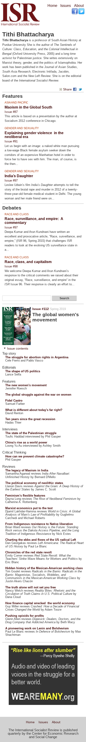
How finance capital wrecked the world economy (40, 603)
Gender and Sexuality (22, 128)
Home (52, 6)
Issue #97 (11, 180)
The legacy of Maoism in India (26, 470)
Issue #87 (11, 112)
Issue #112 (40, 309)
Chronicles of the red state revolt (28, 552)
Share (67, 89)
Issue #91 (11, 141)
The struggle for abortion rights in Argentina (36, 357)
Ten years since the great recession (30, 419)
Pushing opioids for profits (24, 615)
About (79, 6)
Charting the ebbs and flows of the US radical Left (40, 539)
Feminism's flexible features (25, 495)
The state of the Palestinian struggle (30, 433)
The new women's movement (26, 385)
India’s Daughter (19, 176)
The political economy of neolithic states (34, 483)
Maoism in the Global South (28, 107)
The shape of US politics (22, 371)
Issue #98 (11, 266)
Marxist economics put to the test (29, 508)
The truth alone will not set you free (30, 587)
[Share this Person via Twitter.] (81, 89)
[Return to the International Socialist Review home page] (20, 25)
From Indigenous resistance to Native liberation (39, 524)
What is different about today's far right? (33, 410)
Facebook (75, 11)
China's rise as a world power (26, 442)
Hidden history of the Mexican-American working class (44, 568)
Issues (65, 6)
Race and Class (17, 214)
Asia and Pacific (16, 102)
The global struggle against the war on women (38, 394)
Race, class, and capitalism (28, 262)
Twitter (81, 11)
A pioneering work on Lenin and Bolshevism (37, 628)
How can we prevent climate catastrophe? (34, 456)
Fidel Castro (13, 400)
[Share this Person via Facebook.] (75, 89)
